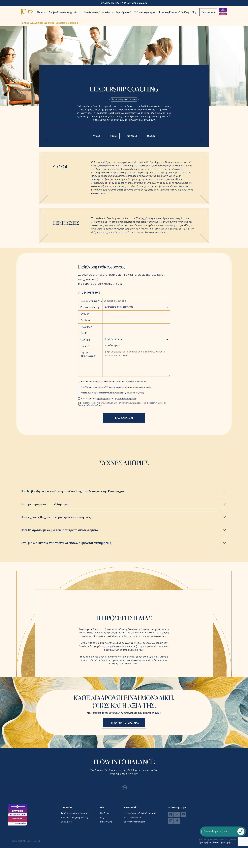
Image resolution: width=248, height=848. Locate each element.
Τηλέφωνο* (87, 326)
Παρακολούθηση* (90, 307)
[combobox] (136, 307)
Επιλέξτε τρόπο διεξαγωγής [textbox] (119, 307)
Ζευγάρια (132, 135)
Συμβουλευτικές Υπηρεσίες (63, 12)
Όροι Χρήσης (205, 842)
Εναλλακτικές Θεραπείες (97, 12)
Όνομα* (85, 313)
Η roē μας (105, 813)
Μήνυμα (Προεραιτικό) (88, 354)
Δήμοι (113, 135)
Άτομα (96, 135)
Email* (84, 333)
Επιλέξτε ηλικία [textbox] (112, 345)
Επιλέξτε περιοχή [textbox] (114, 339)
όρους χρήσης (103, 398)
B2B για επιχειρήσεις (145, 12)
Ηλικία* (85, 346)
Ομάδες (151, 135)
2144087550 (90, 292)
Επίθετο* (86, 320)
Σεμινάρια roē (123, 12)
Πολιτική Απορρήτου (223, 842)
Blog (194, 12)
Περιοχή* (86, 339)
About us (41, 12)
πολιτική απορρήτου (126, 398)
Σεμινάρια (66, 821)
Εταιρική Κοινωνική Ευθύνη (174, 12)
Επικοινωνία (208, 12)
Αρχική (24, 23)
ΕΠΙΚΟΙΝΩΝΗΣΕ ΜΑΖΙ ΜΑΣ (124, 722)
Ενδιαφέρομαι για (91, 300)
